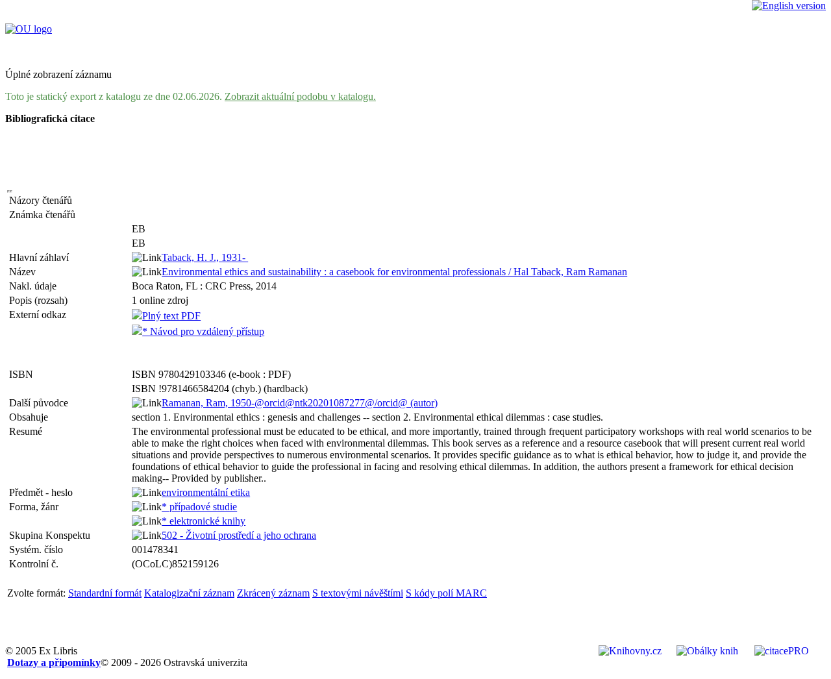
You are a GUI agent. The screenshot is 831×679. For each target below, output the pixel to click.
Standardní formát (105, 593)
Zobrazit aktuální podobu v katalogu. (300, 96)
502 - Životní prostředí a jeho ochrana (239, 535)
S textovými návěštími (357, 593)
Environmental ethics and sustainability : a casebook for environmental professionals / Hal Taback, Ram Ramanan (394, 271)
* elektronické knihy (203, 520)
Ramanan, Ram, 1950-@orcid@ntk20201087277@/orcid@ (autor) (300, 402)
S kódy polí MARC (446, 593)
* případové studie (199, 506)
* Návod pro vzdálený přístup (203, 331)
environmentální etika (206, 492)
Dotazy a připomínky (54, 662)
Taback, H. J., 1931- (205, 257)
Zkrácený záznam (273, 593)
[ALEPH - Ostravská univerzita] (28, 28)
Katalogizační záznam (189, 593)
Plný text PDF (171, 315)
